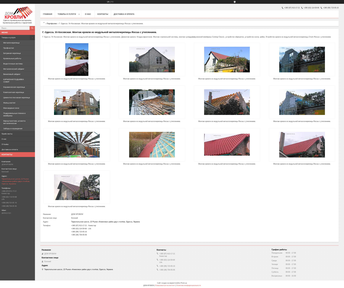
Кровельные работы (12, 58)
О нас (4, 139)
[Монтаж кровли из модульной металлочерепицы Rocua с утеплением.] (77, 59)
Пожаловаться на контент (165, 285)
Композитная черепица (13, 92)
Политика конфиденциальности (188, 285)
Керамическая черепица (14, 87)
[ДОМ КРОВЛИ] (17, 12)
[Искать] (32, 28)
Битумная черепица (12, 53)
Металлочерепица (11, 42)
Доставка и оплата (10, 149)
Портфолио (52, 23)
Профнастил (8, 48)
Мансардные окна (11, 108)
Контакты (102, 14)
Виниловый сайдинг (11, 74)
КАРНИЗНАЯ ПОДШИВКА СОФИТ (13, 80)
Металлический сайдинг (13, 69)
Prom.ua (184, 283)
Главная (47, 14)
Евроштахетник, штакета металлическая (14, 122)
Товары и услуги (8, 37)
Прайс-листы (7, 134)
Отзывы (5, 144)
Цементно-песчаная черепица (16, 97)
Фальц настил (9, 103)
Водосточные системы (13, 63)
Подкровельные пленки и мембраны (14, 114)
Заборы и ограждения (12, 128)
